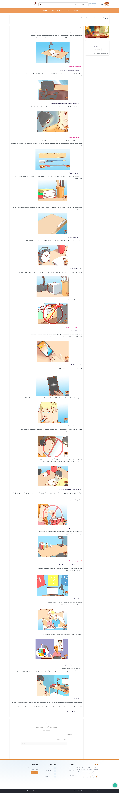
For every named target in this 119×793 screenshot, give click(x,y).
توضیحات (77, 28)
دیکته (68, 10)
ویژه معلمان (44, 10)
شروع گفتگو (34, 773)
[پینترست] (87, 776)
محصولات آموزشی (50, 16)
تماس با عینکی (71, 768)
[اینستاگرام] (96, 776)
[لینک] (26, 744)
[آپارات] (90, 776)
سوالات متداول (71, 775)
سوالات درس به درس (60, 21)
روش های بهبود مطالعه (70, 712)
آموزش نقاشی (51, 26)
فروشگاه (52, 10)
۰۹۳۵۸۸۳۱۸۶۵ (50, 768)
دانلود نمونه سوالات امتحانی (58, 26)
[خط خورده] (24, 744)
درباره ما (72, 773)
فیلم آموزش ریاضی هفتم (71, 500)
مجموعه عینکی (75, 10)
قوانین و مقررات (71, 770)
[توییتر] (84, 776)
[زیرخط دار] (22, 744)
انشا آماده (62, 16)
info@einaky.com (49, 771)
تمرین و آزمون (61, 10)
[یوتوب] (93, 776)
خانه (107, 21)
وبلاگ (105, 21)
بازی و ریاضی (51, 21)
